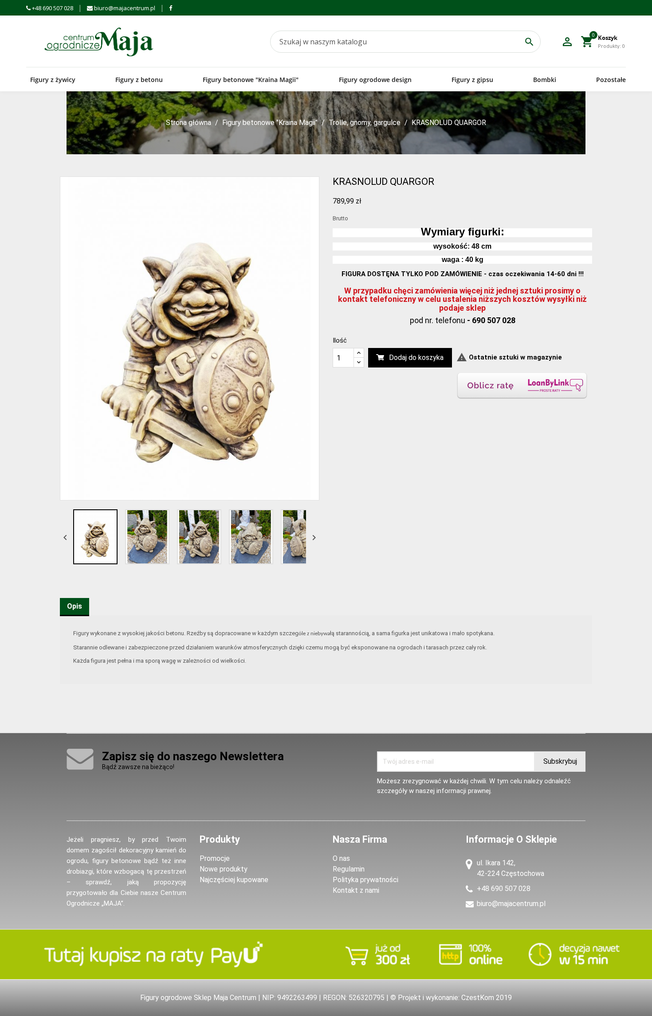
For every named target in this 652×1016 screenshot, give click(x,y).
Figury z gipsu (472, 79)
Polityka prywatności (365, 879)
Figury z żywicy (52, 79)
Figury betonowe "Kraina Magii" (251, 79)
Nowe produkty (223, 869)
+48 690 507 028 (52, 8)
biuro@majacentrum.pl (124, 8)
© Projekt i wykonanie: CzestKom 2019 (451, 997)
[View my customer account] (567, 41)
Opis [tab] (74, 606)
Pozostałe (611, 79)
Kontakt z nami (356, 890)
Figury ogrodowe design (375, 79)
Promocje (215, 858)
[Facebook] (170, 8)
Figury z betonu (139, 79)
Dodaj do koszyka (416, 357)
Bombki (544, 79)
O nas (341, 858)
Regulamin (349, 869)
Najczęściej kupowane (234, 879)
